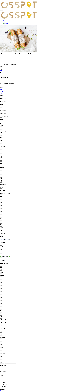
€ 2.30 (1, 279)
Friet (0, 88)
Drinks (1, 93)
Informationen (6, 20)
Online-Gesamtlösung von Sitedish (4, 391)
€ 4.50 (1, 132)
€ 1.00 (1, 143)
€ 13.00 (1, 170)
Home (1, 20)
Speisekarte (3, 20)
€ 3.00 (1, 249)
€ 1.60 (1, 341)
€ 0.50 (1, 140)
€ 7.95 (1, 107)
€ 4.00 (1, 253)
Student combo (2, 90)
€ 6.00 (1, 157)
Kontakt (14, 20)
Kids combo (1, 91)
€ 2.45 (1, 288)
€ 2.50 (1, 149)
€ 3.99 (1, 129)
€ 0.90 (1, 199)
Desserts (1, 92)
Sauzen (1, 89)
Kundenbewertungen (10, 20)
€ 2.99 (1, 297)
